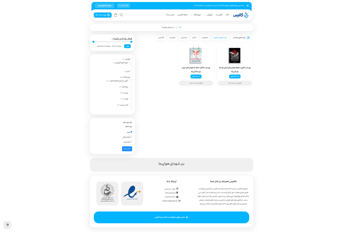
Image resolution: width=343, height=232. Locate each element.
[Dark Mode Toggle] (7, 224)
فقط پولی (126, 142)
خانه (227, 15)
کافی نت (219, 15)
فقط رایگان (126, 137)
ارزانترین (172, 37)
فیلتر (127, 46)
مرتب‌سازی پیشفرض (220, 37)
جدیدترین (184, 37)
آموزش (209, 15)
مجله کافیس (182, 15)
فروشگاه (197, 15)
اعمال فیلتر (127, 148)
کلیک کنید (124, 5)
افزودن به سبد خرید (235, 83)
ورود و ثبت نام (101, 14)
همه (128, 132)
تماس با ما (170, 15)
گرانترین (161, 37)
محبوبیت (205, 37)
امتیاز (194, 37)
